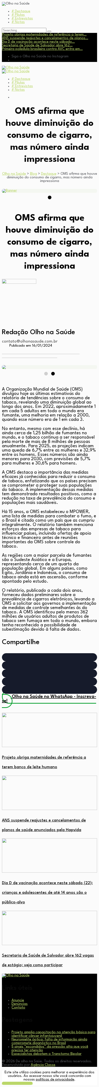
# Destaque (21, 11)
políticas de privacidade (55, 1079)
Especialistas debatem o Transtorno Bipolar (46, 1054)
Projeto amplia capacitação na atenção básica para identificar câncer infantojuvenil (53, 1034)
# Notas (18, 22)
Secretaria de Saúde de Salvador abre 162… (37, 45)
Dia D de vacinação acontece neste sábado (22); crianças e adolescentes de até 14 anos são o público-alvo (47, 892)
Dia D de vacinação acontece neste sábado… (38, 42)
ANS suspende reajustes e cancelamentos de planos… (45, 38)
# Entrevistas (22, 18)
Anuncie (18, 1000)
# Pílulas (18, 15)
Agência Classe (43, 1065)
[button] (49, 657)
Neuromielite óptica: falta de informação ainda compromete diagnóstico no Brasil (49, 1041)
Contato (18, 1007)
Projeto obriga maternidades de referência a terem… (44, 34)
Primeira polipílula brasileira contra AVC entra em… (42, 49)
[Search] (49, 31)
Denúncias (20, 1004)
